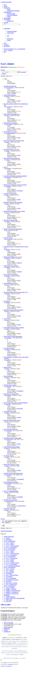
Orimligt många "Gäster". (10, 385)
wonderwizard (9, 439)
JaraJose (7, 151)
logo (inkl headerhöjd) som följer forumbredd (15, 176)
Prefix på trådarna (8, 376)
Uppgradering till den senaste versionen (14, 327)
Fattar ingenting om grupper (11, 265)
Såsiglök (7, 267)
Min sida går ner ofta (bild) (10, 220)
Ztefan (7, 195)
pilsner (7, 510)
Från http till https (8, 237)
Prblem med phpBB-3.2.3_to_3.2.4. (13, 257)
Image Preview (8, 367)
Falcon (7, 421)
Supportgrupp (20, 67)
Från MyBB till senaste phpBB (12, 447)
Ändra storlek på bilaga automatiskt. (13, 336)
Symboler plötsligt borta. (10, 86)
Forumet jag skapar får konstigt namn (13, 473)
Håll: (3, 522)
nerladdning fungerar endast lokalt (12, 438)
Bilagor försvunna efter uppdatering (13, 229)
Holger (19, 92)
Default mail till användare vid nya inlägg (14, 211)
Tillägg (9, 16)
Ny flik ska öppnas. (9, 455)
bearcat (7, 285)
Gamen (7, 115)
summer (7, 96)
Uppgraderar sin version (10, 411)
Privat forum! (7, 318)
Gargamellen (8, 430)
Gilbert (7, 466)
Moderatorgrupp (12, 67)
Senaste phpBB (11, 13)
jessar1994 (8, 360)
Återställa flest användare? (10, 500)
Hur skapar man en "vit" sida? (11, 149)
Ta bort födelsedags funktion (11, 482)
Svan (6, 492)
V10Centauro (8, 124)
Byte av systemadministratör (11, 491)
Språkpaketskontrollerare (13, 10)
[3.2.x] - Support (7, 64)
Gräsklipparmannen (10, 133)
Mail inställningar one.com (10, 283)
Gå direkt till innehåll (6, 2)
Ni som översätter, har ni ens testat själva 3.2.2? (16, 292)
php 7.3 (6, 167)
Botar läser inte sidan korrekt (11, 394)
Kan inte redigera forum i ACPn (12, 420)
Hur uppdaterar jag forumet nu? (12, 158)
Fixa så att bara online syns (11, 429)
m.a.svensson (8, 106)
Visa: (3, 521)
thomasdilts (8, 168)
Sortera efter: (17, 521)
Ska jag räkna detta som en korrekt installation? (16, 402)
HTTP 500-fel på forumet (10, 131)
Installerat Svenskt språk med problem (13, 310)
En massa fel (7, 301)
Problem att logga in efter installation (13, 202)
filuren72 (7, 258)
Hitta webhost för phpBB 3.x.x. (12, 114)
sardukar (7, 249)
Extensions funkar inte (9, 508)
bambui (7, 142)
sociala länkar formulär (9, 95)
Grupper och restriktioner (10, 193)
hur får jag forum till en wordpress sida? (14, 140)
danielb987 (20, 497)
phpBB (5, 662)
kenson (7, 311)
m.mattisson (8, 338)
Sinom (19, 101)
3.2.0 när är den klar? (9, 348)
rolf (6, 230)
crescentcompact (9, 87)
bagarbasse (8, 177)
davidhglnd (8, 395)
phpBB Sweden (10, 664)
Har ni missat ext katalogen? (11, 274)
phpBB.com (10, 21)
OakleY (7, 329)
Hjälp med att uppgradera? (10, 123)
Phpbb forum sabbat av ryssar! (11, 464)
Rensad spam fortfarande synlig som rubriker (15, 184)
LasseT (7, 212)
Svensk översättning (12, 15)
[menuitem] (12, 31)
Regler (8, 9)
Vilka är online (5, 604)
